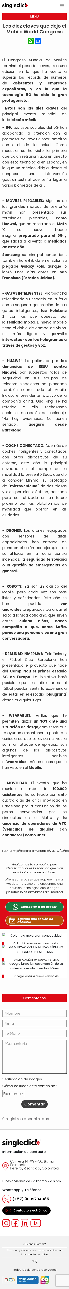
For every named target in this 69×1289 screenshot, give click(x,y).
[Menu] (62, 6)
